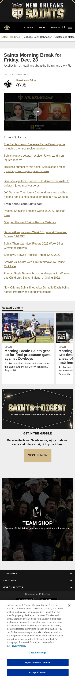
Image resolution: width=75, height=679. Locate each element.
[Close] (69, 609)
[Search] (63, 27)
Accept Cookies (37, 672)
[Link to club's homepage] (7, 26)
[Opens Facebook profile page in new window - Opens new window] (18, 85)
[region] (37, 641)
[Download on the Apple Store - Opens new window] (25, 601)
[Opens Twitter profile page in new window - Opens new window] (24, 85)
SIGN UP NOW (37, 455)
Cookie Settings (37, 652)
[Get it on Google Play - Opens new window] (49, 602)
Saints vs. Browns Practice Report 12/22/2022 (33, 254)
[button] (37, 111)
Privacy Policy (45, 645)
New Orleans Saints (26, 80)
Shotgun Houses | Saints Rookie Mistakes (30, 222)
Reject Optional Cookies (38, 662)
